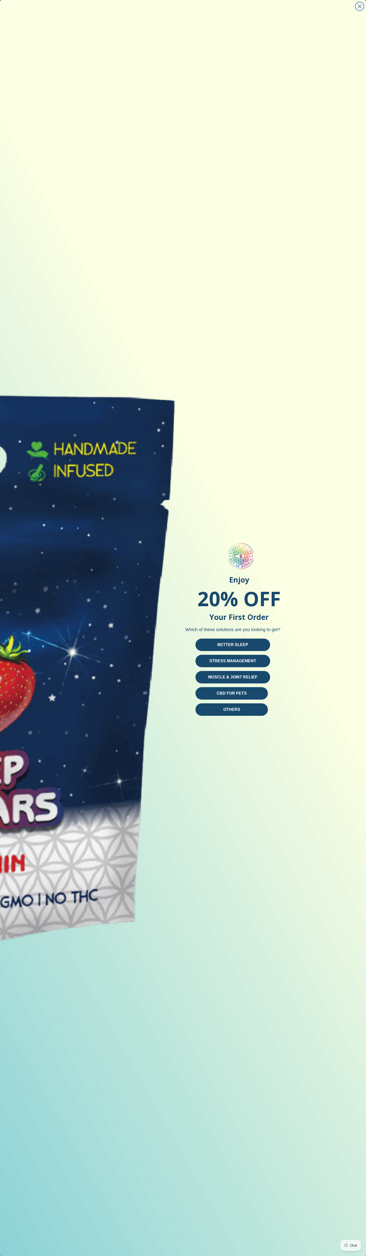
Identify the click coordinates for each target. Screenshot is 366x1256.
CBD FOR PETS (232, 693)
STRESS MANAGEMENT (232, 661)
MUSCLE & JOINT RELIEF (232, 677)
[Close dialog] (359, 6)
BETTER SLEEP (232, 645)
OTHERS (231, 709)
